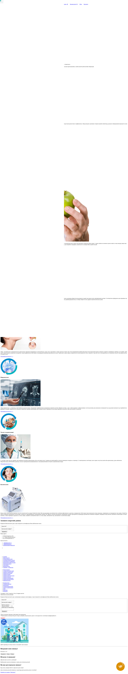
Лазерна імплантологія (8, 579)
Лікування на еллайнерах (9, 561)
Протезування (6, 569)
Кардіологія (6, 585)
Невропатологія (6, 580)
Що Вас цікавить (5, 604)
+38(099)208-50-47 (7, 544)
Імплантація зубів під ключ (9, 562)
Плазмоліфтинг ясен (7, 559)
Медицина (65, 4)
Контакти (86, 4)
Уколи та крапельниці (8, 587)
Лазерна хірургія (7, 576)
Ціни (81, 4)
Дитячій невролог (7, 584)
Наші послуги (6, 557)
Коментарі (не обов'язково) (8, 607)
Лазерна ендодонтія (7, 573)
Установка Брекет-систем (9, 560)
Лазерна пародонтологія (8, 575)
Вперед (12, 654)
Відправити (3, 654)
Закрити (3, 618)
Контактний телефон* (7, 528)
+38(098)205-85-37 (7, 542)
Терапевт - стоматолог (8, 567)
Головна (5, 556)
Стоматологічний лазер (8, 570)
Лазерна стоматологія (8, 572)
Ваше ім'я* (4, 526)
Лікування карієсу (7, 563)
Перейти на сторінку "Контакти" (8, 672)
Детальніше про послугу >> (7, 356)
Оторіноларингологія (8, 586)
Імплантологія (6, 566)
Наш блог (5, 590)
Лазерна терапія (6, 574)
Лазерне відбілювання (8, 578)
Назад (8, 654)
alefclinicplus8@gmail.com (9, 545)
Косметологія (74, 4)
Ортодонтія (5, 565)
